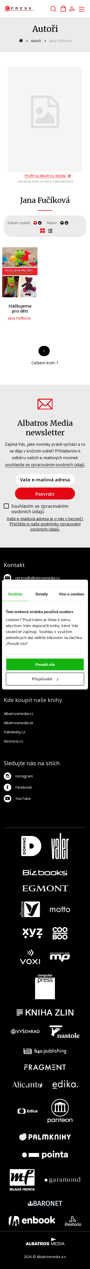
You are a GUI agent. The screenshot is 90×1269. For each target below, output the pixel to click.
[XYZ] (33, 933)
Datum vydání (19, 222)
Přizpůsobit (42, 679)
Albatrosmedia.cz (18, 713)
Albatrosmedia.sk (18, 722)
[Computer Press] (45, 987)
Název (51, 222)
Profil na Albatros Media (45, 175)
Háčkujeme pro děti (20, 309)
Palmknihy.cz (14, 731)
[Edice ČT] (27, 1111)
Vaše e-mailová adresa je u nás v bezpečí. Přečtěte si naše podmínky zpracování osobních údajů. (45, 524)
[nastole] (64, 1031)
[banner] (32, 8)
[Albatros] (30, 909)
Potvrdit (45, 494)
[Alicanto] (27, 1084)
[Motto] (60, 909)
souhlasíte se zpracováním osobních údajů (44, 464)
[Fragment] (45, 1067)
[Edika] (65, 1084)
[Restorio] (73, 1221)
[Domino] (31, 846)
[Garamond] (63, 1180)
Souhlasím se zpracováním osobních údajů (39, 509)
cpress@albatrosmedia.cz (37, 577)
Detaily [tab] (42, 594)
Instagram (24, 775)
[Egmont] (45, 888)
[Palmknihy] (45, 1136)
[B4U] (45, 1051)
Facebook (23, 787)
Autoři (36, 40)
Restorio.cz (13, 741)
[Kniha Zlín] (45, 1012)
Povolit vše (45, 664)
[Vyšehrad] (25, 1031)
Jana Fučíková (19, 318)
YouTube (23, 798)
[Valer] (60, 846)
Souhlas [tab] (15, 594)
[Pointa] (45, 1154)
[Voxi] (30, 957)
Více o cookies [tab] (71, 594)
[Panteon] (60, 1111)
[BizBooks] (45, 872)
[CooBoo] (60, 933)
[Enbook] (32, 1221)
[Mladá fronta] (22, 1180)
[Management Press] (60, 957)
